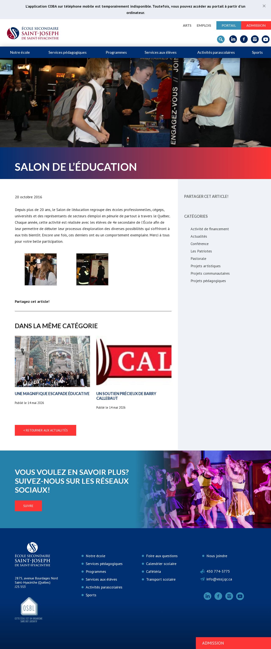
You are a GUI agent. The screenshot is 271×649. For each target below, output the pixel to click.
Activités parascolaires (216, 52)
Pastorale (198, 258)
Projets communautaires (210, 273)
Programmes (116, 52)
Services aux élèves (161, 52)
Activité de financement (210, 228)
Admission (256, 25)
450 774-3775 (218, 571)
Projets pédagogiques (208, 280)
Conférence (200, 243)
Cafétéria (153, 571)
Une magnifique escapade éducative (52, 393)
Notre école (20, 52)
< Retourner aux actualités (45, 430)
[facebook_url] (244, 39)
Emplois (204, 25)
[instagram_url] (254, 39)
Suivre (28, 506)
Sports (257, 52)
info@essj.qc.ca (219, 579)
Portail (229, 25)
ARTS (187, 25)
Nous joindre (216, 555)
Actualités (199, 236)
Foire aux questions (162, 555)
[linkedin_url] (233, 39)
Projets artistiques (206, 265)
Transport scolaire (161, 579)
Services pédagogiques (67, 52)
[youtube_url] (265, 39)
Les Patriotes (201, 251)
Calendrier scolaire (161, 563)
